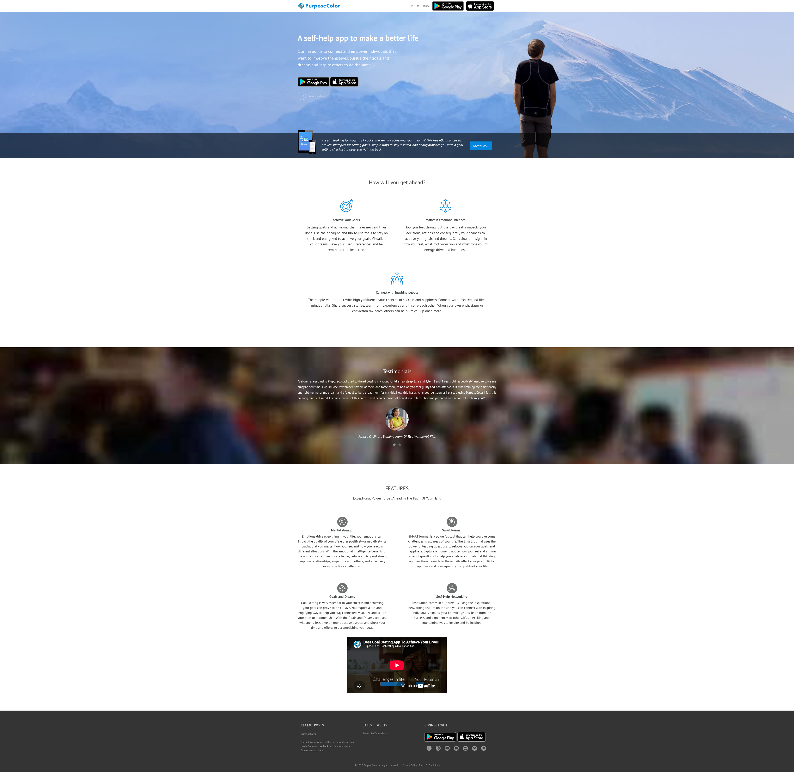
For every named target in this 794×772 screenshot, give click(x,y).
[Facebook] (429, 748)
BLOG (426, 6)
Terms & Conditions (429, 765)
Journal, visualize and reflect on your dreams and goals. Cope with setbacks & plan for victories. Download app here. (328, 746)
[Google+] (438, 748)
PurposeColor (308, 734)
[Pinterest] (483, 748)
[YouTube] (447, 748)
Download (480, 146)
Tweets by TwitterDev (375, 733)
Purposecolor (320, 7)
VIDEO (415, 6)
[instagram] (465, 748)
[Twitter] (474, 748)
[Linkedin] (456, 748)
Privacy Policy (409, 765)
